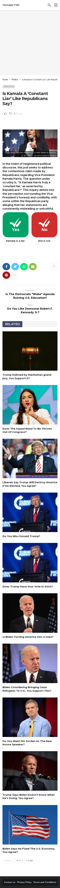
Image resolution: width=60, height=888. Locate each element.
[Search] (49, 5)
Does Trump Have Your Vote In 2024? (27, 586)
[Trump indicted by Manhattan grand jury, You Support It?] (30, 351)
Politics (9, 86)
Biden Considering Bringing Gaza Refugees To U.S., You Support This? (26, 689)
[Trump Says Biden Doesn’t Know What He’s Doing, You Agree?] (30, 771)
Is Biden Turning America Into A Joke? (28, 636)
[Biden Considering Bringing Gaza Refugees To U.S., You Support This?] (30, 663)
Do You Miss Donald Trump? (21, 536)
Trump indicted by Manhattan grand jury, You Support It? (26, 376)
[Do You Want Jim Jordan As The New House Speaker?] (30, 717)
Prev (8, 860)
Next (18, 860)
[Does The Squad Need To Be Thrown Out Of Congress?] (30, 405)
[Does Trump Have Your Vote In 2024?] (30, 562)
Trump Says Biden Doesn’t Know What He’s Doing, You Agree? (28, 796)
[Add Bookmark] (54, 266)
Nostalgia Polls (10, 5)
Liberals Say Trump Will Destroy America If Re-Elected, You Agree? (29, 484)
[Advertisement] (30, 43)
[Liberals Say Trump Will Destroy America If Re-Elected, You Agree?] (30, 458)
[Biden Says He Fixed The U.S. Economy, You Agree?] (30, 825)
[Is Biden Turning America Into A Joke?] (30, 613)
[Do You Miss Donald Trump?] (30, 512)
